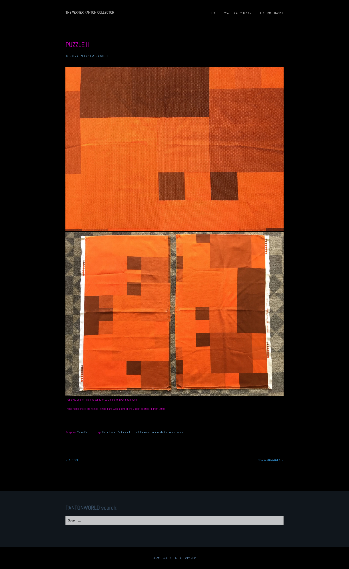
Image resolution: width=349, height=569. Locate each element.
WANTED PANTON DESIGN (237, 13)
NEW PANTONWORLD (271, 460)
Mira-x (114, 432)
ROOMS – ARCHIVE (162, 558)
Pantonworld (124, 432)
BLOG (213, 13)
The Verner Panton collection (154, 432)
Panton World (99, 56)
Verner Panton (84, 432)
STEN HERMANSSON (185, 558)
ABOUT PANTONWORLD (272, 13)
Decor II (106, 432)
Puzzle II (135, 432)
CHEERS (71, 460)
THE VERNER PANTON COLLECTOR (89, 12)
